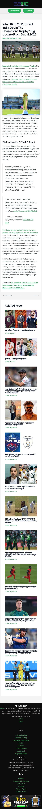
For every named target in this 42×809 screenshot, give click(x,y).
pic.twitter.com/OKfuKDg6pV (25, 211)
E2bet (2, 708)
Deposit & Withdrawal (21, 740)
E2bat (21, 719)
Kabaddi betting (21, 738)
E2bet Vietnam (21, 748)
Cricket (7, 333)
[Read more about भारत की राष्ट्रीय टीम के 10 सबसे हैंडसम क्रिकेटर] (21, 319)
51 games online (21, 754)
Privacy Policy (21, 789)
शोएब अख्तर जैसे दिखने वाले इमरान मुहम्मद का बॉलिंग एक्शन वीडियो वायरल (20, 588)
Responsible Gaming (21, 781)
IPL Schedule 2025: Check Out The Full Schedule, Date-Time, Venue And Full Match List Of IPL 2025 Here (20, 285)
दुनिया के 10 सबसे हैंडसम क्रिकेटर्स (15, 359)
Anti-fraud (21, 784)
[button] (14, 11)
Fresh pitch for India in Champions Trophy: (19, 66)
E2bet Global (21, 792)
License (21, 778)
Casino (21, 743)
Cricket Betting (21, 735)
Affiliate (21, 786)
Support (21, 746)
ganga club (21, 751)
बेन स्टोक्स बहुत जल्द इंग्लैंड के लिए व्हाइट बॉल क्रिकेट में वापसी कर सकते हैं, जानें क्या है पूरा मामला (21, 652)
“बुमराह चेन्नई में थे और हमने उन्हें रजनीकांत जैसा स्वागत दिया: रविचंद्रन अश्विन (19, 424)
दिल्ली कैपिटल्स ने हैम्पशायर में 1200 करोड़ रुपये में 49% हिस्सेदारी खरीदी (20, 455)
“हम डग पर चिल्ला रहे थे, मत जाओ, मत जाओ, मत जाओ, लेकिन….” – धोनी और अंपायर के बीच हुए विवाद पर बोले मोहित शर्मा (20, 685)
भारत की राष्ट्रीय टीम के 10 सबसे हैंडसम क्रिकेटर (20, 330)
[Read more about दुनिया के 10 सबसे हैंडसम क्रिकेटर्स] (21, 347)
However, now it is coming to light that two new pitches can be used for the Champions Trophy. (19, 81)
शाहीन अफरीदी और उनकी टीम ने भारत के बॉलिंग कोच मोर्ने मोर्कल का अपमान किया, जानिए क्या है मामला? (20, 620)
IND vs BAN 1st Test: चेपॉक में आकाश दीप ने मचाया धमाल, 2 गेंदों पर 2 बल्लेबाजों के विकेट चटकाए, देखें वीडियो (21, 520)
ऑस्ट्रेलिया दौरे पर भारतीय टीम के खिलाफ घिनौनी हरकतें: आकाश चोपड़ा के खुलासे (20, 487)
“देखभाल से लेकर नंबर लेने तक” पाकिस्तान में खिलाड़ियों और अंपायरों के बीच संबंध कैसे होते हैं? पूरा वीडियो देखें (20, 554)
